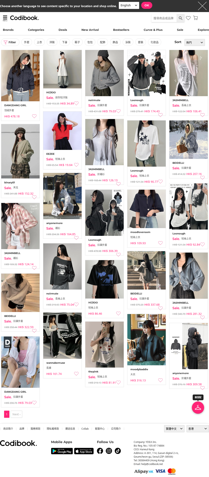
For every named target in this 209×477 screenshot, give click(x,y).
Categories (36, 30)
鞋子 (77, 42)
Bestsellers (121, 30)
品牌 (21, 428)
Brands (8, 30)
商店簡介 (8, 428)
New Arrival (90, 30)
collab (85, 428)
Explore (203, 30)
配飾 (102, 42)
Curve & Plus (153, 30)
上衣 (39, 42)
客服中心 (100, 428)
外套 (26, 42)
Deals (63, 30)
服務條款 (35, 428)
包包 (90, 42)
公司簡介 (116, 428)
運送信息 (70, 428)
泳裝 (128, 42)
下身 (64, 42)
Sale (180, 30)
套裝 (140, 42)
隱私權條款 (53, 428)
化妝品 (155, 42)
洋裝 (52, 42)
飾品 (115, 42)
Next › (16, 414)
